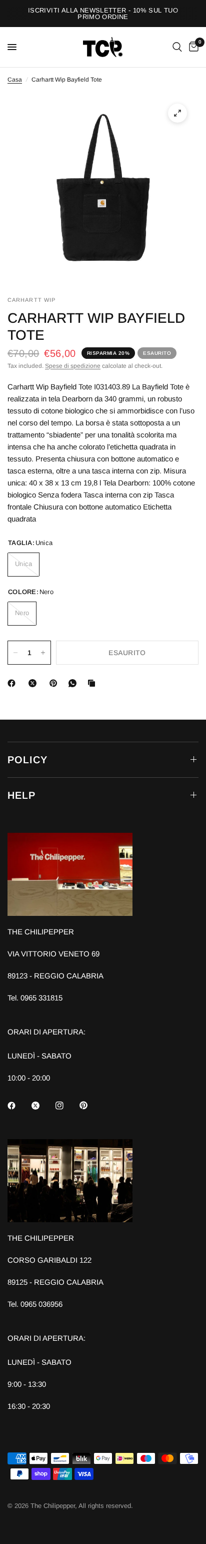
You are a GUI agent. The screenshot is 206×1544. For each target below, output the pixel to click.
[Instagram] (67, 1106)
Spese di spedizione (72, 365)
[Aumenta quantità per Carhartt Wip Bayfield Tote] (43, 652)
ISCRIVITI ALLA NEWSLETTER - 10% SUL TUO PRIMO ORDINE (103, 14)
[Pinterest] (56, 683)
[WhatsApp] (74, 683)
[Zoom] (177, 113)
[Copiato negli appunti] (94, 683)
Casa (15, 79)
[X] (34, 683)
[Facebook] (14, 683)
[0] (192, 47)
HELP (22, 795)
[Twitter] (43, 1106)
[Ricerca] (177, 47)
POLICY (28, 759)
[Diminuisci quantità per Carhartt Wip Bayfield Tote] (15, 652)
